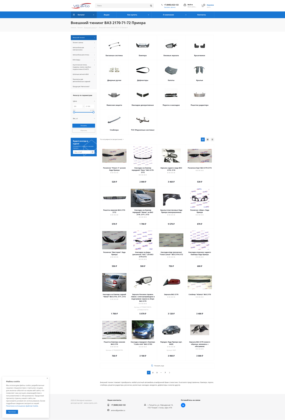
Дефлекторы (142, 80)
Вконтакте (183, 405)
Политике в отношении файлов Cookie (22, 406)
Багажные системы (114, 55)
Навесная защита (114, 105)
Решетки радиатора (199, 105)
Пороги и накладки (171, 105)
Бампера (143, 55)
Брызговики (199, 55)
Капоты (171, 80)
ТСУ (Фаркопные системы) (142, 130)
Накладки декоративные (143, 105)
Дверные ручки (114, 80)
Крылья (199, 80)
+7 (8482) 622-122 (171, 5)
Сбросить (83, 130)
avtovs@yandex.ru (118, 410)
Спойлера (114, 130)
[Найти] (151, 5)
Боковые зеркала (171, 55)
